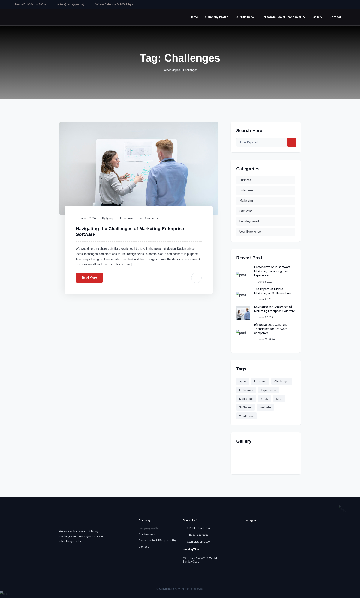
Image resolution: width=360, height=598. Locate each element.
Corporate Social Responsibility (283, 17)
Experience (268, 390)
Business (245, 180)
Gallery (317, 17)
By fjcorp (107, 218)
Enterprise (126, 218)
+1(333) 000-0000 (197, 534)
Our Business (245, 17)
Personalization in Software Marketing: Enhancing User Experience (272, 271)
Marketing (246, 200)
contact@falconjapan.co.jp (71, 4)
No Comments (149, 218)
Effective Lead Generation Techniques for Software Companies (271, 329)
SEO (279, 398)
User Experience (250, 231)
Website (265, 407)
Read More (89, 277)
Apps (242, 381)
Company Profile (216, 17)
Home (194, 17)
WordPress (246, 416)
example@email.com (199, 541)
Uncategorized (249, 221)
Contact (335, 17)
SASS (264, 398)
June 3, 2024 (87, 218)
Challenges (281, 381)
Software (245, 211)
